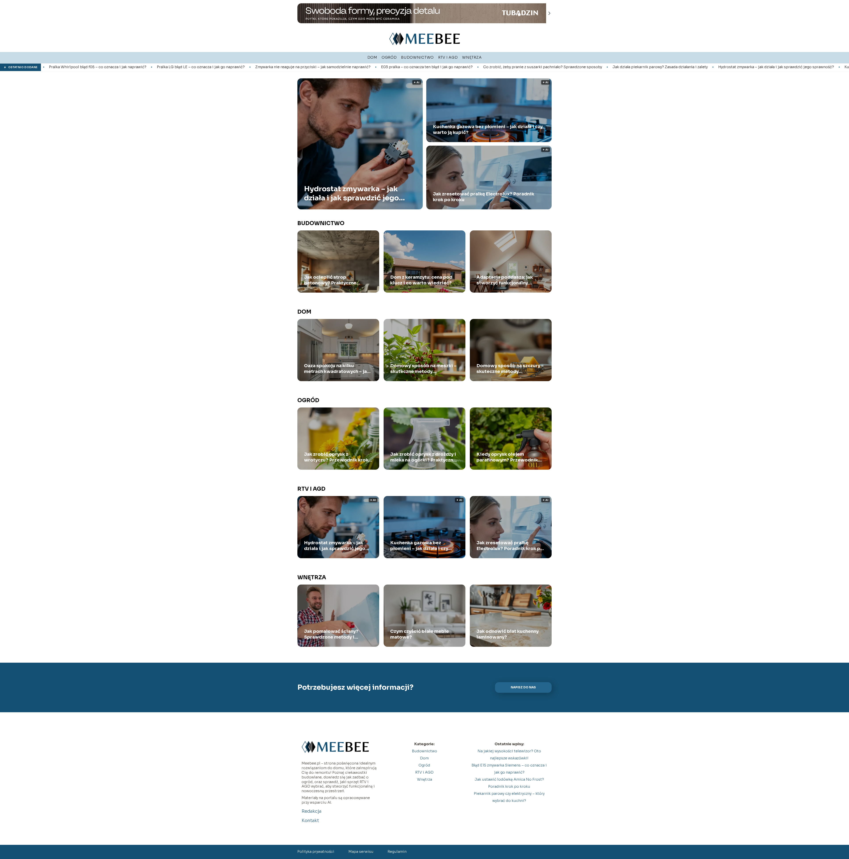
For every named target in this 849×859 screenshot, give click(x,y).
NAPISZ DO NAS (523, 687)
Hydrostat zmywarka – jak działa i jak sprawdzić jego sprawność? (678, 67)
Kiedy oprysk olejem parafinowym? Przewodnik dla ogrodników (507, 457)
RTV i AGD (311, 489)
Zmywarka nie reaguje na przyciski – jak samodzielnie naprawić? (214, 67)
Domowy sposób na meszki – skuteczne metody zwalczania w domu (423, 368)
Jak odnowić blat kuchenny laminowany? (507, 634)
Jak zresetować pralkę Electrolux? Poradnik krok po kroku (483, 197)
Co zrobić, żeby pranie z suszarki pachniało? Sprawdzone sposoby (444, 67)
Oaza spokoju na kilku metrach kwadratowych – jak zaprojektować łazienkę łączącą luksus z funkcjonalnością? (336, 368)
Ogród (308, 400)
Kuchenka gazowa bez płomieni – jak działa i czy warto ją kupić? (488, 129)
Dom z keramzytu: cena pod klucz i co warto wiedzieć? (421, 280)
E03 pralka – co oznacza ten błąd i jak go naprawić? (328, 67)
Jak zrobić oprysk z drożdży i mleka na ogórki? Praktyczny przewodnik (423, 457)
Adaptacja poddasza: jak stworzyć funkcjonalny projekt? (504, 280)
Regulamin (397, 851)
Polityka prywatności (315, 851)
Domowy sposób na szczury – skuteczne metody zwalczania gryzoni (510, 368)
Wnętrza (311, 577)
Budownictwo (320, 223)
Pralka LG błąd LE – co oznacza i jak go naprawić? (102, 67)
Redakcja (311, 811)
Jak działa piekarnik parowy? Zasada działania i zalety (561, 67)
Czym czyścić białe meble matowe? (419, 634)
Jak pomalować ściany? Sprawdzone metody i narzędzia (331, 634)
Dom (304, 312)
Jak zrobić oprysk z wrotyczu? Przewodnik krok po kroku (336, 457)
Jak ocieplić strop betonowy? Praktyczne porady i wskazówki (330, 280)
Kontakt (310, 820)
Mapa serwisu (360, 851)
